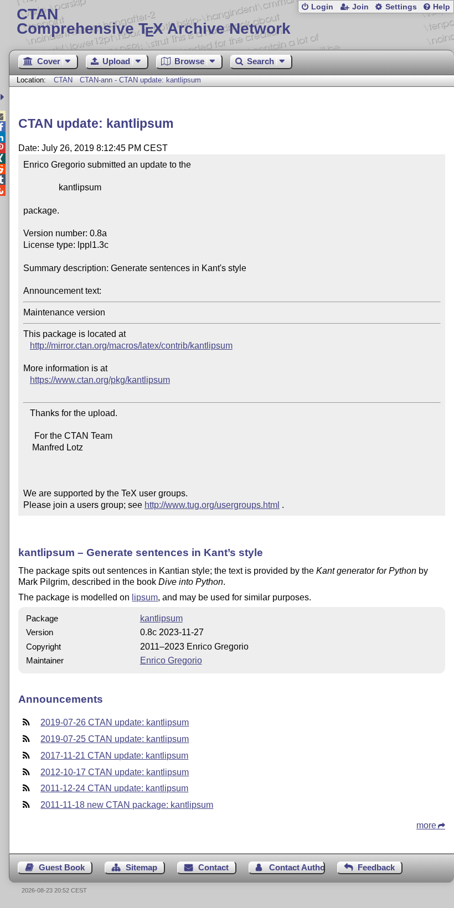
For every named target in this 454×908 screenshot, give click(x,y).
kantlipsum (161, 618)
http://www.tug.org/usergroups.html (212, 505)
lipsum (145, 597)
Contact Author (296, 867)
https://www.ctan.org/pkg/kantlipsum (100, 380)
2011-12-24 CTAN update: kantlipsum (114, 788)
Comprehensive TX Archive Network (154, 22)
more (426, 825)
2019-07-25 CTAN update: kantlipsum (114, 739)
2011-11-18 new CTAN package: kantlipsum (126, 805)
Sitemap (141, 867)
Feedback (376, 867)
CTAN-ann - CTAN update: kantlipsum (140, 80)
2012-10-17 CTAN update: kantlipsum (114, 772)
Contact (213, 867)
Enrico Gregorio (171, 660)
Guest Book (62, 867)
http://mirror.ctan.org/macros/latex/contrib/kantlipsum (131, 345)
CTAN (63, 80)
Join (360, 7)
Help (441, 7)
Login (322, 7)
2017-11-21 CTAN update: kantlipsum (114, 755)
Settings (401, 7)
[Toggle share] (4, 97)
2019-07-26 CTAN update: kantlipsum (114, 722)
